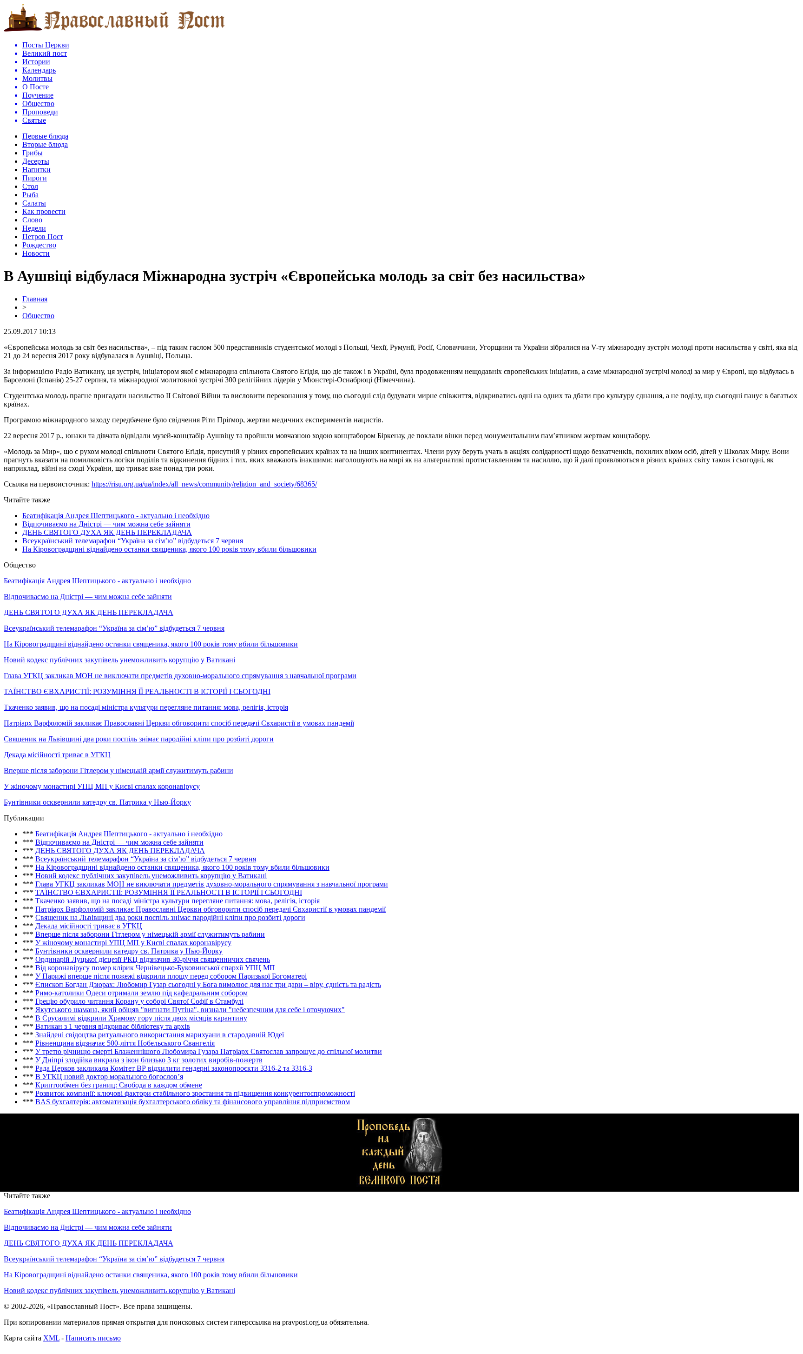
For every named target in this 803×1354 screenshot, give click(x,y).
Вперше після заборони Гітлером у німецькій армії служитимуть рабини (118, 770)
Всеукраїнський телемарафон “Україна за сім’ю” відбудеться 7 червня (132, 541)
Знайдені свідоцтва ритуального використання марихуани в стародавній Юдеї (159, 1035)
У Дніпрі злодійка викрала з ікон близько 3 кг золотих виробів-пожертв (149, 1060)
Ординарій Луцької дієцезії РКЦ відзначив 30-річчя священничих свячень (152, 959)
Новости (36, 253)
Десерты (35, 161)
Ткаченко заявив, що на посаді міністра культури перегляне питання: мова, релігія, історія (146, 707)
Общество (38, 316)
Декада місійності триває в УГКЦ (57, 755)
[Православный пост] (114, 31)
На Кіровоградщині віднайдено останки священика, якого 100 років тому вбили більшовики (169, 549)
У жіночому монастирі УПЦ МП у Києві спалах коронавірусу (102, 786)
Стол (30, 186)
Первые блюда (45, 136)
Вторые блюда (45, 144)
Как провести (44, 211)
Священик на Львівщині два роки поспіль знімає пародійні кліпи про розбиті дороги (139, 739)
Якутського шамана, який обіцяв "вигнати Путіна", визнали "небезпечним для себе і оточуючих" (190, 1010)
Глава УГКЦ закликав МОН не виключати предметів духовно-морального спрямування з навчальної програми (180, 676)
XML (51, 1338)
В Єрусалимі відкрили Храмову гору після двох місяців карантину (141, 1018)
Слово (32, 220)
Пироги (34, 178)
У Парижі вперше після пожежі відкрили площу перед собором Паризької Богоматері (171, 976)
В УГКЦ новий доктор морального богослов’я (109, 1077)
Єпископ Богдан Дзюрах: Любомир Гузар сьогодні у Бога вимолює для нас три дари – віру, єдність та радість (208, 984)
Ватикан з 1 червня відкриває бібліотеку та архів (112, 1026)
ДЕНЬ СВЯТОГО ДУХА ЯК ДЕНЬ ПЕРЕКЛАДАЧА (107, 532)
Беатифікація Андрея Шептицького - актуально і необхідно (116, 516)
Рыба (30, 195)
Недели (34, 228)
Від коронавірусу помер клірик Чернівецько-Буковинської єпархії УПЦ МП (155, 968)
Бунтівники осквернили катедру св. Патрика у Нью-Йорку (97, 802)
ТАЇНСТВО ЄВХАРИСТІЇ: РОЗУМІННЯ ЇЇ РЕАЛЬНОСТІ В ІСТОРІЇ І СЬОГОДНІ (137, 691)
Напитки (36, 169)
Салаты (34, 203)
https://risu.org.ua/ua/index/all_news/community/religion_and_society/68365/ (204, 484)
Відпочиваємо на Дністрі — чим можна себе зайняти (106, 524)
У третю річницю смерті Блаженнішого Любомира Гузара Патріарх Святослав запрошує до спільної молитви (208, 1051)
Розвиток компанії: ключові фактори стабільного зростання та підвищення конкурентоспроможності (195, 1093)
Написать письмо (93, 1338)
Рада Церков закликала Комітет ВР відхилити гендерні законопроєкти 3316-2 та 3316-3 (173, 1068)
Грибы (32, 153)
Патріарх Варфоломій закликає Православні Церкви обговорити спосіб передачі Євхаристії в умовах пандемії (179, 723)
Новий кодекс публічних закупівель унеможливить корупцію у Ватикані (119, 660)
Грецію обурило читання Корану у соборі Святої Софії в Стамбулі (139, 1001)
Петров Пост (42, 236)
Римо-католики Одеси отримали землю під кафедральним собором (141, 993)
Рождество (39, 245)
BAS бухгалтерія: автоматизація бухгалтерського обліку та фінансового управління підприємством (192, 1102)
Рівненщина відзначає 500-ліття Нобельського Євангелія (125, 1043)
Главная (34, 299)
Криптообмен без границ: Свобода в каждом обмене (118, 1085)
